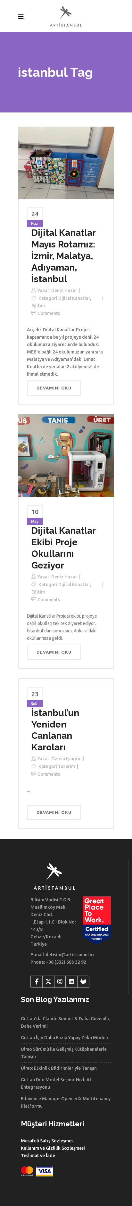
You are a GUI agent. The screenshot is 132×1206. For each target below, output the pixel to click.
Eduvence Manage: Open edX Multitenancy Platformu (66, 1102)
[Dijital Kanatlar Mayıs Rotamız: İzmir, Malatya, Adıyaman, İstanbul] (66, 162)
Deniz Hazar (64, 290)
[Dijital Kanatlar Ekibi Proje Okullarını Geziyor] (66, 455)
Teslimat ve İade (38, 1155)
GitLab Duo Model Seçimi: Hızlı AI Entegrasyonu (56, 1083)
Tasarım (66, 766)
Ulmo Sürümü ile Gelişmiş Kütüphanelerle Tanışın (64, 1053)
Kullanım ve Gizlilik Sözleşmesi (53, 1148)
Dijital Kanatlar (74, 298)
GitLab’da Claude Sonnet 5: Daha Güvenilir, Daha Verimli (66, 1022)
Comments (48, 313)
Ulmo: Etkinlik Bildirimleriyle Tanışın (59, 1068)
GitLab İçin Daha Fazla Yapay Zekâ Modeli (64, 1037)
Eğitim (38, 305)
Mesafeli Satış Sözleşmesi (48, 1140)
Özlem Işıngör (66, 758)
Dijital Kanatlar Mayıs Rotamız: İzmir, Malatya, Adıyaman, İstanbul (63, 256)
